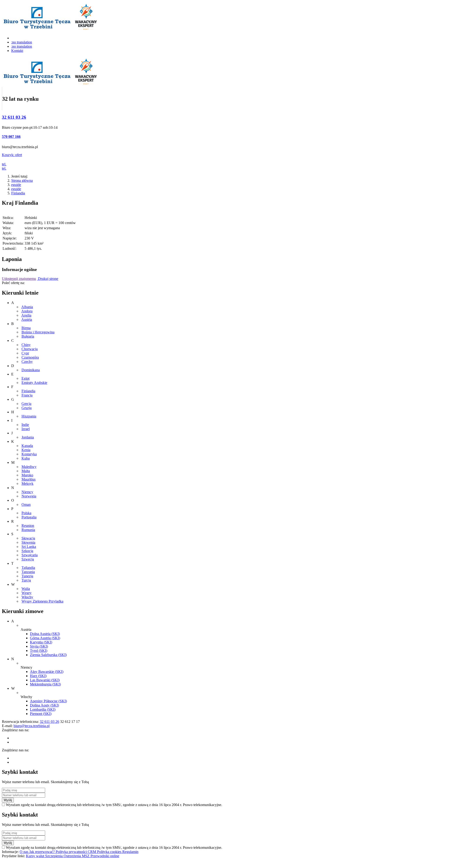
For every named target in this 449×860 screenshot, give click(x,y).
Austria (26, 319)
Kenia (26, 450)
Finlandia (18, 193)
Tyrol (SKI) (38, 651)
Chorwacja (30, 349)
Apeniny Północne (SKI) (48, 701)
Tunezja (27, 576)
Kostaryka (29, 454)
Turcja (26, 580)
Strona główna (22, 180)
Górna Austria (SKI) (45, 638)
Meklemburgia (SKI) (45, 684)
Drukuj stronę (47, 279)
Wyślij (8, 800)
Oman (26, 505)
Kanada (27, 446)
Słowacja (28, 538)
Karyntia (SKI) (41, 642)
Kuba (26, 458)
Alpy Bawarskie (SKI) (46, 672)
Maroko (27, 475)
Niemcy (27, 492)
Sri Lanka (29, 547)
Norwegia (29, 496)
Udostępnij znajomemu (19, 279)
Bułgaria (28, 336)
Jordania (28, 437)
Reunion (28, 526)
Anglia (26, 315)
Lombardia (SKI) (42, 709)
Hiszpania (29, 416)
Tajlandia (28, 568)
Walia (26, 589)
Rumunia (28, 530)
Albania (27, 307)
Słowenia (28, 542)
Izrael (26, 429)
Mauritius (29, 479)
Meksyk (27, 483)
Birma (26, 328)
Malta (26, 471)
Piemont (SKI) (40, 714)
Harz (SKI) (38, 676)
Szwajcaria (30, 555)
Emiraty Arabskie (34, 383)
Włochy (27, 597)
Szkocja (27, 551)
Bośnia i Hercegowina (38, 332)
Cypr (25, 353)
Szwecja (28, 559)
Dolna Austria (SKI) (45, 634)
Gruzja (27, 408)
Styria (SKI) (39, 646)
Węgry (27, 593)
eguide (16, 185)
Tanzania (28, 572)
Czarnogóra (30, 357)
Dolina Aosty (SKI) (44, 705)
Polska (26, 513)
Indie (25, 425)
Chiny (26, 345)
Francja (27, 395)
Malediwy (29, 467)
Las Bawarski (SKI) (45, 680)
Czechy (27, 362)
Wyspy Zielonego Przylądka (42, 601)
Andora (27, 311)
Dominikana (31, 370)
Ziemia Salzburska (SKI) (48, 655)
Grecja (26, 404)
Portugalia (29, 517)
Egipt (25, 378)
